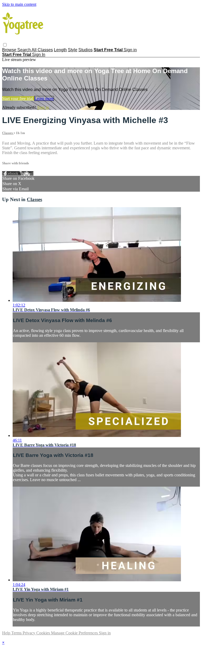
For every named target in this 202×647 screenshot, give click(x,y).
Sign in (130, 50)
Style (72, 50)
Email (28, 173)
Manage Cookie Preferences (75, 633)
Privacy (29, 633)
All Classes (42, 50)
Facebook (10, 173)
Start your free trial (18, 98)
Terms (17, 633)
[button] (5, 45)
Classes (8, 133)
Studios (85, 50)
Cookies (43, 633)
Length (60, 50)
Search (24, 50)
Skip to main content (19, 4)
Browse (9, 50)
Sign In (38, 54)
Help (6, 633)
